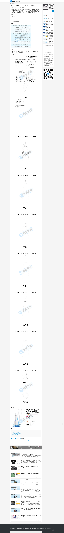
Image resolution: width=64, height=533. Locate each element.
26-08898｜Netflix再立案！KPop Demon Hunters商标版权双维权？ (31, 495)
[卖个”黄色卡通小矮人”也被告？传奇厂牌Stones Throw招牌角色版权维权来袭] (45, 36)
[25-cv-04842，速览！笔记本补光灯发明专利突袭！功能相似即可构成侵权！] (15, 503)
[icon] (53, 530)
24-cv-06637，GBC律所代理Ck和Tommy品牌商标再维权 (30, 473)
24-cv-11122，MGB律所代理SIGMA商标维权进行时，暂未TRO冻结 (30, 467)
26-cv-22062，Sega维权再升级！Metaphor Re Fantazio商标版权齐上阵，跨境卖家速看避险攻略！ (31, 509)
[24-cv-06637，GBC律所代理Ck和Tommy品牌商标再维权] (15, 475)
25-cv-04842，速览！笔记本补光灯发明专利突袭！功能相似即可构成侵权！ (31, 502)
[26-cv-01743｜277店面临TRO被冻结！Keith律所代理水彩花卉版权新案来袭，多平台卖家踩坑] (45, 30)
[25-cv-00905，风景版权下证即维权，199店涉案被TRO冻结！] (15, 481)
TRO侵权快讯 (19, 7)
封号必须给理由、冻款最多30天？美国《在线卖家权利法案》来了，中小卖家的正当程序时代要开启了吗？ (48, 46)
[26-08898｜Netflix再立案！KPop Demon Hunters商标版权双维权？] (15, 496)
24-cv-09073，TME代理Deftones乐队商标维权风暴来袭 (30, 460)
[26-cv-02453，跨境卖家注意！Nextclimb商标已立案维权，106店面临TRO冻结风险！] (15, 488)
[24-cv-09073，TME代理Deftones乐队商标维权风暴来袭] (15, 462)
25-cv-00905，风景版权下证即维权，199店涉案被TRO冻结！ (30, 480)
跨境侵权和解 (17, 438)
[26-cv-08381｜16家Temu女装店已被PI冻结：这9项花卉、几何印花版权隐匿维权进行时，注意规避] (45, 21)
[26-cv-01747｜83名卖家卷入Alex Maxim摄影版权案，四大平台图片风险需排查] (45, 24)
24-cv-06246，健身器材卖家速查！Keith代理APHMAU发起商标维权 (31, 516)
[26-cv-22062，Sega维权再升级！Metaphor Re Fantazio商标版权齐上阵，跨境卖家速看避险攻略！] (15, 510)
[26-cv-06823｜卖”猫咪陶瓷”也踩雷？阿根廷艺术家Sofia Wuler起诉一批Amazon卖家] (45, 39)
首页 (10, 3)
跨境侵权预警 (22, 438)
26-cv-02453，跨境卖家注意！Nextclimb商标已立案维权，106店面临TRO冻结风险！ (31, 488)
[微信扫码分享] (24, 532)
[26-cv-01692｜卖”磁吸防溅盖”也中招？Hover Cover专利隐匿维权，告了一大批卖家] (45, 33)
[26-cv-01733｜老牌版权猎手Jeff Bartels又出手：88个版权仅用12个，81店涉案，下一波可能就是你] (45, 42)
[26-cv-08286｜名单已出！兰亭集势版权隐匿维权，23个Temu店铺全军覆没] (45, 18)
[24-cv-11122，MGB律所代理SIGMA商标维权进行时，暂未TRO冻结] (15, 468)
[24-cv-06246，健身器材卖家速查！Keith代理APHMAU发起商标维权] (15, 517)
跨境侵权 (13, 438)
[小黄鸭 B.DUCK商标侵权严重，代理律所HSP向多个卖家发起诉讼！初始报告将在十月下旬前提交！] (15, 455)
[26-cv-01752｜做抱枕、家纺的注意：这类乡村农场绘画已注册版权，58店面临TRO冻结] (45, 15)
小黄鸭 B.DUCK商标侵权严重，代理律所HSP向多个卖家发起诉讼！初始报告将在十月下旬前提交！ (31, 454)
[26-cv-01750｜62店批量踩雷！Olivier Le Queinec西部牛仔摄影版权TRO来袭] (45, 27)
